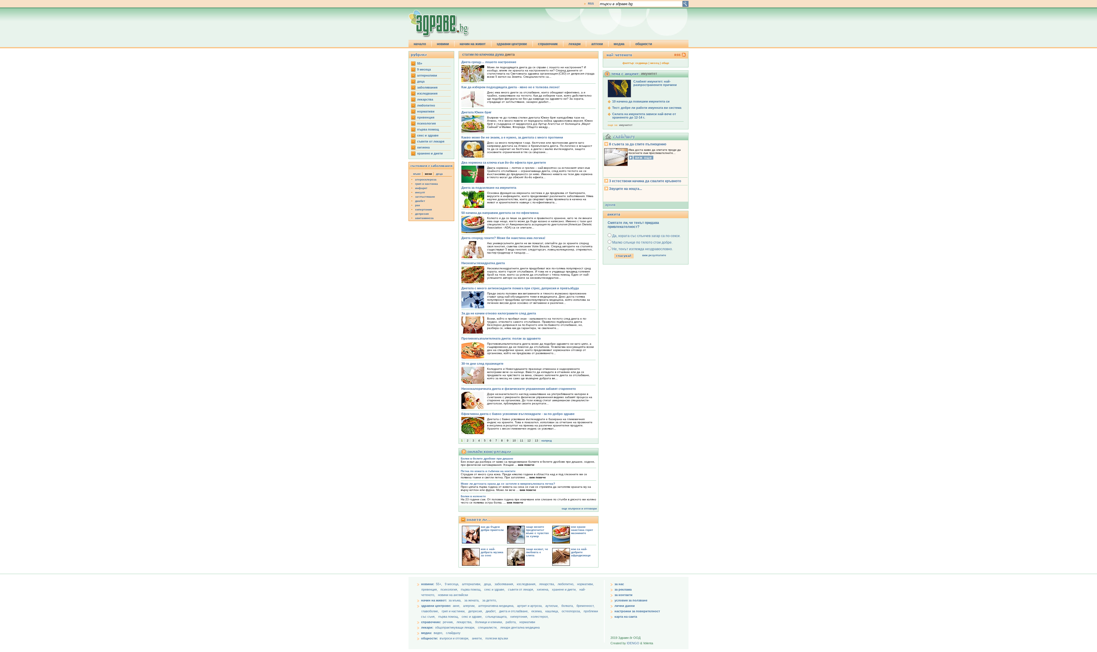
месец (654, 63)
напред (546, 440)
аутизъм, (552, 605)
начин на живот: (434, 600)
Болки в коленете (473, 496)
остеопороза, (572, 611)
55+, (439, 584)
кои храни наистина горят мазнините (582, 530)
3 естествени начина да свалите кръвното (645, 181)
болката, (567, 605)
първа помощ (428, 129)
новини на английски (453, 595)
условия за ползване (630, 600)
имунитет (625, 125)
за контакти (623, 595)
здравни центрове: (436, 605)
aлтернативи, (472, 584)
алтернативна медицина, (496, 605)
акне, (457, 605)
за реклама (623, 589)
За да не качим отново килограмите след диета (498, 313)
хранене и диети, (564, 589)
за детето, (489, 600)
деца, (488, 584)
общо (665, 63)
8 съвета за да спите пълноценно (637, 144)
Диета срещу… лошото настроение (488, 62)
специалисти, (487, 627)
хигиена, (543, 589)
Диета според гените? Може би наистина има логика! (503, 238)
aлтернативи (427, 75)
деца (421, 81)
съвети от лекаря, (521, 589)
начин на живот (473, 44)
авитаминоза (424, 218)
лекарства (425, 99)
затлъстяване (425, 196)
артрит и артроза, (530, 605)
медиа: (426, 633)
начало (420, 44)
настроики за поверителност (637, 611)
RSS (591, 3)
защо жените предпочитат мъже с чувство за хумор (537, 531)
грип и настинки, (454, 611)
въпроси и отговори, (454, 638)
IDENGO (633, 643)
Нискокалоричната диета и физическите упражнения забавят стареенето (518, 388)
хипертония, (519, 616)
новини (443, 44)
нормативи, (585, 584)
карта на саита (625, 616)
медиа (619, 44)
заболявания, (505, 584)
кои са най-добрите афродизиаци (580, 552)
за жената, (471, 600)
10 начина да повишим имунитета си (641, 101)
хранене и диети (430, 153)
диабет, (491, 611)
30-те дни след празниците (482, 363)
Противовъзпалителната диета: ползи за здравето (501, 338)
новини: (427, 584)
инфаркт (421, 188)
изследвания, (527, 584)
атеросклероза (426, 179)
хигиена (423, 147)
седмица (641, 63)
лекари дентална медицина (520, 627)
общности (643, 44)
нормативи (426, 111)
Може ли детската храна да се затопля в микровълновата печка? (508, 483)
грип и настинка (426, 183)
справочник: (431, 622)
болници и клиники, (489, 622)
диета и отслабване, (514, 611)
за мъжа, (455, 600)
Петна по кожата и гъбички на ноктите (488, 471)
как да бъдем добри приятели (492, 528)
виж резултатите (654, 255)
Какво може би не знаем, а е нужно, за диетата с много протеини (512, 137)
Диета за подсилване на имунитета (488, 187)
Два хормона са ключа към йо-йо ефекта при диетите (503, 162)
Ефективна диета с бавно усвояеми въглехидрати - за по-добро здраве (517, 414)
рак (417, 205)
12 (529, 440)
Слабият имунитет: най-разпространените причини (655, 83)
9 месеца (424, 69)
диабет (420, 200)
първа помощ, (471, 589)
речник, (448, 622)
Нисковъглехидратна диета (483, 263)
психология (426, 123)
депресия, (476, 611)
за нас (619, 584)
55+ (419, 63)
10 (514, 440)
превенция (425, 117)
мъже (417, 173)
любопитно (426, 105)
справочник (548, 44)
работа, (511, 622)
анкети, (477, 638)
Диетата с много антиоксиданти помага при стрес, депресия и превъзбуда (520, 288)
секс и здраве (428, 135)
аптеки (597, 44)
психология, (450, 589)
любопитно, (566, 584)
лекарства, (547, 584)
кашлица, (552, 611)
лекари (574, 44)
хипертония (423, 209)
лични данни (624, 605)
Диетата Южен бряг (476, 112)
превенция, (430, 589)
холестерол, (539, 616)
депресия (422, 213)
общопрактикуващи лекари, (455, 627)
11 (521, 440)
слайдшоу (453, 633)
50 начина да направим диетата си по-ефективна (500, 212)
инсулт (420, 192)
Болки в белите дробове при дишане (487, 458)
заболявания (427, 87)
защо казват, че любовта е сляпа (537, 552)
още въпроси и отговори (579, 508)
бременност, (585, 605)
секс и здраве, (495, 589)
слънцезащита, (496, 616)
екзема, (537, 611)
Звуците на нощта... (625, 189)
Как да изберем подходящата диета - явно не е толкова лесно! (510, 87)
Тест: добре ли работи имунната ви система (646, 107)
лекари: (427, 627)
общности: (429, 638)
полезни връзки (496, 638)
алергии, (469, 605)
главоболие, (430, 611)
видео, (438, 633)
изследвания (427, 93)
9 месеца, (452, 584)
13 (536, 440)
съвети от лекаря (430, 141)
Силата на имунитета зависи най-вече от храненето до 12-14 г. (644, 115)
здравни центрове (512, 44)
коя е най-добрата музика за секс (492, 552)
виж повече (526, 464)
